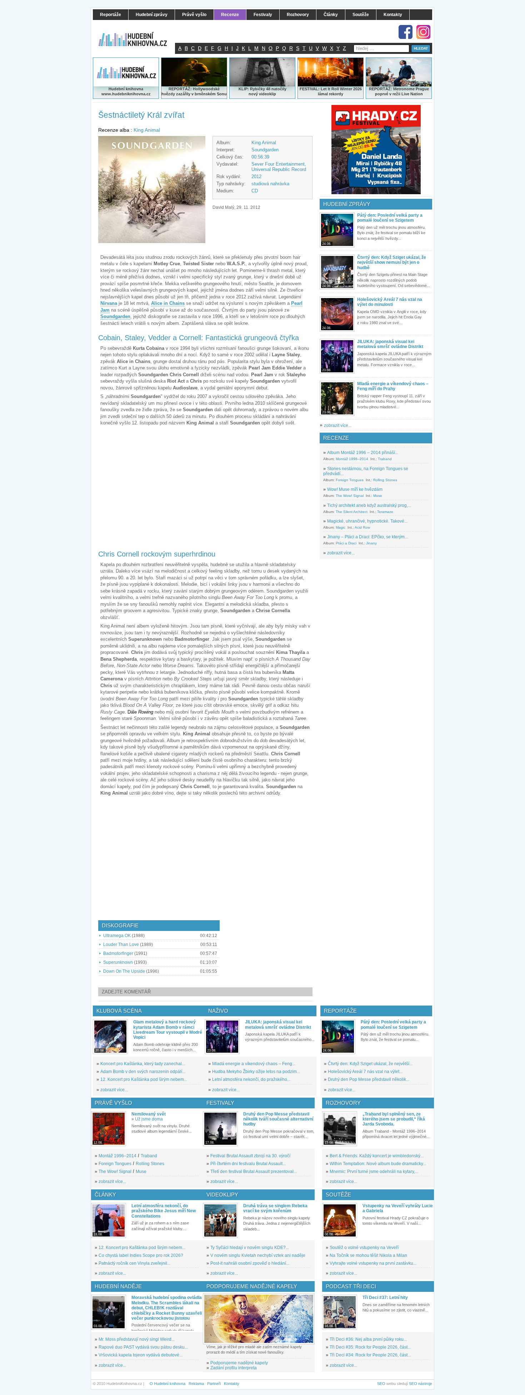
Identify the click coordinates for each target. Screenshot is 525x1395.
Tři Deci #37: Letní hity (385, 1297)
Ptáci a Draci (346, 543)
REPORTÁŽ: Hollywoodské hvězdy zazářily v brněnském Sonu (194, 91)
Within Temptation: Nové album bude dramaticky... (378, 1163)
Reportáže (340, 1011)
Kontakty (231, 1383)
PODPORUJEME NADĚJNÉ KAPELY (251, 1286)
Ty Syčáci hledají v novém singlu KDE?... (249, 1247)
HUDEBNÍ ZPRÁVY (346, 204)
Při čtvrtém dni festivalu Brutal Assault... (248, 1163)
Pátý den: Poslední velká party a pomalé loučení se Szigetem (389, 218)
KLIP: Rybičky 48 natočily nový (262, 91)
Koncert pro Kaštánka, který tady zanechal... (142, 1063)
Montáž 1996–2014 (352, 459)
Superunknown (118, 962)
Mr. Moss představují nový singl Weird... (137, 1339)
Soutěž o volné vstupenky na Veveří (364, 1247)
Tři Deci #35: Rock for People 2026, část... (370, 1347)
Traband (385, 459)
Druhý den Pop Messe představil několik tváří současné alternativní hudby (278, 1119)
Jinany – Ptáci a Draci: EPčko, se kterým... (367, 536)
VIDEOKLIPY (222, 1195)
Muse (377, 496)
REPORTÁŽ (380, 89)
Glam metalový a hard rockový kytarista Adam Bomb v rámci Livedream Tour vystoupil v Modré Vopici (167, 1029)
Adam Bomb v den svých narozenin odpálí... (142, 1071)
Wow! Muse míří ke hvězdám (354, 489)
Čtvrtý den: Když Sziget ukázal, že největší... (370, 1063)
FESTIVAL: (310, 89)
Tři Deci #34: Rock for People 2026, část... (370, 1355)
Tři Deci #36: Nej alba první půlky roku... (368, 1339)
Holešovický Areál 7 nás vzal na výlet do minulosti (389, 302)
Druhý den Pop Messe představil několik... (368, 1079)
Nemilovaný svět (148, 1114)
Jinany (371, 543)
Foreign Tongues (350, 480)
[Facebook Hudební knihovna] (405, 32)
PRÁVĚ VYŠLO (113, 1103)
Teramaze (385, 512)
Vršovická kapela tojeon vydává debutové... (140, 1355)
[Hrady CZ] (376, 149)
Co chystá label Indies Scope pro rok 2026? (141, 1255)
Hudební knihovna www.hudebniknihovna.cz (126, 91)
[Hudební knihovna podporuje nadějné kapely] (258, 1319)
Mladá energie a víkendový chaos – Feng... (253, 1063)
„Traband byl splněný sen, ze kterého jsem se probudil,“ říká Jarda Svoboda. (393, 1119)
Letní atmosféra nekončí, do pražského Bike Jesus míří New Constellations (163, 1211)
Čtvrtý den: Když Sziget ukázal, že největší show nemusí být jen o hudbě (391, 262)
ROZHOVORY (343, 1103)
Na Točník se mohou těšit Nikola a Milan (368, 1255)
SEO (381, 1383)
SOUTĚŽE (338, 1195)
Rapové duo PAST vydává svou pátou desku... (143, 1347)
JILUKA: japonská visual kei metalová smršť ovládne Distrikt (390, 344)
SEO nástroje (420, 1383)
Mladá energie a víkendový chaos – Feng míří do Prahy (393, 386)
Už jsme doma (149, 1119)
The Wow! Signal (350, 496)
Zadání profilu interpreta (233, 1367)
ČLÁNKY (105, 1195)
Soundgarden (265, 149)
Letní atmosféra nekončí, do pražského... (251, 1079)
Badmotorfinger (118, 953)
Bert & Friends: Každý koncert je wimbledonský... (377, 1155)
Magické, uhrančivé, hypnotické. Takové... (367, 521)
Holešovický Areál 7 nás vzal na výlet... (365, 1071)
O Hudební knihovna (167, 1383)
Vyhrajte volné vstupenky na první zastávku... (373, 1263)
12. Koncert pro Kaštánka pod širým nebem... (143, 1079)
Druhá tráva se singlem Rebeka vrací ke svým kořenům (275, 1208)
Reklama (196, 1383)
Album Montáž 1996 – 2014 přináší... (362, 452)
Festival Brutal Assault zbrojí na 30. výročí (250, 1155)
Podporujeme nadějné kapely (239, 1362)
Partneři (214, 1383)
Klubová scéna (119, 1011)
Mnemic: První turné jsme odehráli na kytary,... (374, 1171)
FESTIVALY (220, 1103)
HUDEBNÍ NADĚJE (118, 1286)
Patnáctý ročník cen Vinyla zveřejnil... (134, 1263)
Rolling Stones (385, 480)
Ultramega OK (117, 935)
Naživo (218, 1011)
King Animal (147, 130)
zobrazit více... (337, 425)
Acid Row (362, 527)
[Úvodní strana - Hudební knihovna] (137, 34)
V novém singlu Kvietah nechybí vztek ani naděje (257, 1255)
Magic (340, 527)
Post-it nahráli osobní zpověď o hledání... (249, 1263)
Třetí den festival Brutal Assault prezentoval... (253, 1171)
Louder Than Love (121, 944)
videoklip (267, 94)
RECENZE (336, 438)
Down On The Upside (124, 971)
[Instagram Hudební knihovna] (423, 32)
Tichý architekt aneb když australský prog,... (369, 505)
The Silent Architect (352, 512)
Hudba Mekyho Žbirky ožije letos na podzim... (256, 1071)
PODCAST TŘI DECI (351, 1286)
